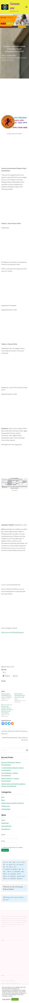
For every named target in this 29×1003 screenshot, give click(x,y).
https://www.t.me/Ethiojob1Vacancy (12, 632)
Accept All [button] (15, 999)
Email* (3, 841)
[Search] (26, 750)
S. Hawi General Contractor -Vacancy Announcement (12, 769)
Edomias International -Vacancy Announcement (11, 764)
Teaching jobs (5, 806)
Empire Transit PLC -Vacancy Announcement (10, 780)
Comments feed (6, 826)
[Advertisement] (14, 99)
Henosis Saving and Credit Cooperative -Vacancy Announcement (13, 785)
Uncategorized (5, 809)
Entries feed (5, 823)
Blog (2, 797)
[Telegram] (9, 723)
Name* (3, 834)
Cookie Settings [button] (6, 999)
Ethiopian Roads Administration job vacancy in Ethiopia (6, 695)
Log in (3, 820)
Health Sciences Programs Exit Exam (12, 803)
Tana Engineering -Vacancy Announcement (9, 774)
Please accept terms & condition (13, 847)
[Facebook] (2, 723)
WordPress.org (5, 829)
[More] (12, 723)
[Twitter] (6, 723)
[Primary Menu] (26, 7)
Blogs (3, 800)
